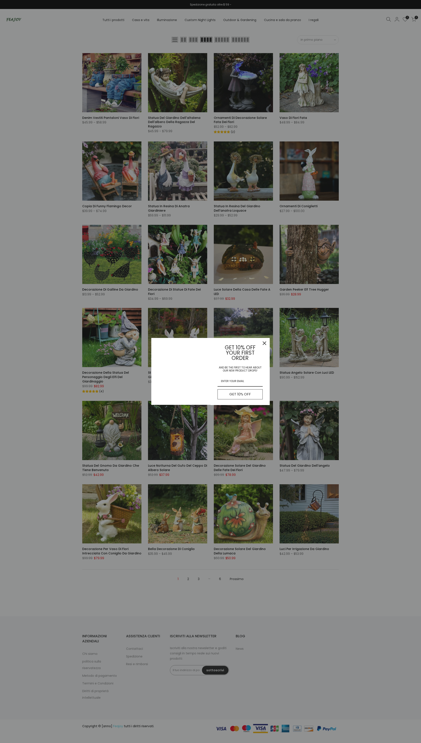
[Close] (264, 343)
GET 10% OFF (240, 394)
